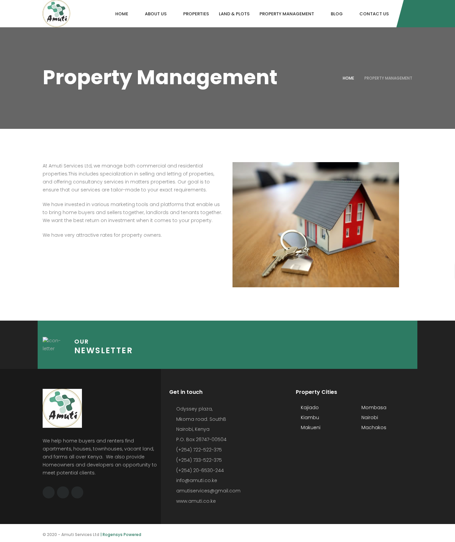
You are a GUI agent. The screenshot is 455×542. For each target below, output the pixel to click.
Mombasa (373, 407)
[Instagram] (77, 492)
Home (348, 78)
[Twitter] (63, 492)
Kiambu (309, 417)
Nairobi (369, 417)
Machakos (373, 427)
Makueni (309, 427)
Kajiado (309, 407)
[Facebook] (49, 492)
